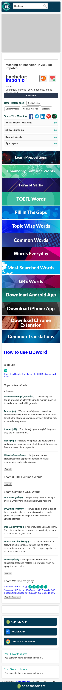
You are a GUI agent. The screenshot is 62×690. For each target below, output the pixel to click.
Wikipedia (46, 109)
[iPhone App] (31, 314)
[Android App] (31, 301)
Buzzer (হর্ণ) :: (11, 411)
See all (8, 469)
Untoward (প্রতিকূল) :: (14, 497)
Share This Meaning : (16, 116)
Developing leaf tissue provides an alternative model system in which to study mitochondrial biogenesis (30, 400)
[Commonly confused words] (31, 177)
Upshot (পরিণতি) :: (13, 559)
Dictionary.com (12, 109)
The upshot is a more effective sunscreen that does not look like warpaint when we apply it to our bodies (29, 562)
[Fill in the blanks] (31, 218)
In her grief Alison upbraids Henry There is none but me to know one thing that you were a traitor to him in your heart (30, 530)
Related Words (31, 137)
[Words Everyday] (31, 259)
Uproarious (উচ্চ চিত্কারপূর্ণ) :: (17, 541)
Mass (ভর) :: (10, 440)
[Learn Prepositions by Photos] (31, 163)
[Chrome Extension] (31, 328)
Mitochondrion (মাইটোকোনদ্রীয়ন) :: (20, 396)
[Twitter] (37, 117)
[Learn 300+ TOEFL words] (31, 204)
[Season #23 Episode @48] (42, 587)
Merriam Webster (30, 109)
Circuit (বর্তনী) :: (12, 429)
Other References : (14, 103)
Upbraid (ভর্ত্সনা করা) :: (14, 527)
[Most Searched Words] (31, 273)
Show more (31, 95)
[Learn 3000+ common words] (31, 246)
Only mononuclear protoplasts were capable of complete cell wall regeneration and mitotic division (26, 458)
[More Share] (54, 117)
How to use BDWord (25, 352)
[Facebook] (32, 117)
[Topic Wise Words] (31, 232)
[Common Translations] (31, 342)
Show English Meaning (31, 122)
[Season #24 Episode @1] (30, 587)
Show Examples (31, 130)
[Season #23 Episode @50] (34, 587)
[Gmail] (49, 117)
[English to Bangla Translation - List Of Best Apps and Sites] (5, 371)
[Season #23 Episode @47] (45, 587)
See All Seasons (12, 597)
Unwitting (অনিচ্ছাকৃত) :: (15, 509)
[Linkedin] (43, 117)
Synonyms (31, 143)
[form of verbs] (31, 191)
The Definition (34, 103)
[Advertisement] (31, 33)
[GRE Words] (31, 287)
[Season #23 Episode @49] (38, 587)
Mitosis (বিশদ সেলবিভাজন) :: (16, 455)
